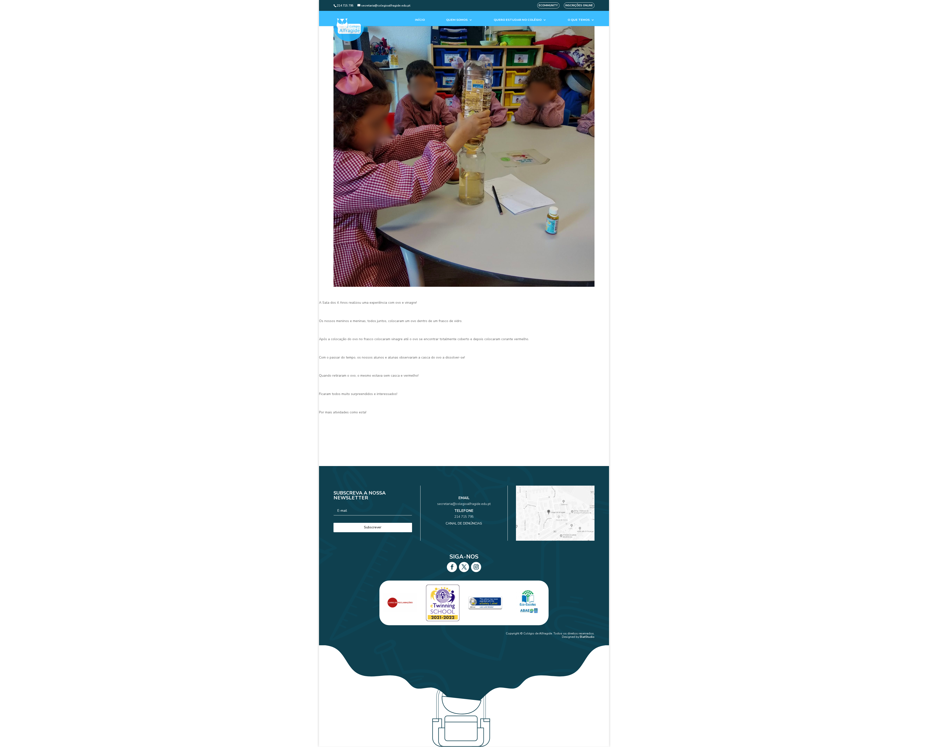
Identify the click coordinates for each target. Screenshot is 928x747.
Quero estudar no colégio (518, 20)
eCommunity (548, 5)
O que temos (579, 20)
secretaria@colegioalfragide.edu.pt (464, 504)
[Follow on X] (464, 567)
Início (420, 20)
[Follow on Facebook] (452, 567)
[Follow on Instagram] (476, 567)
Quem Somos (457, 20)
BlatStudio (587, 637)
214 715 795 (464, 516)
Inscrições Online (579, 5)
